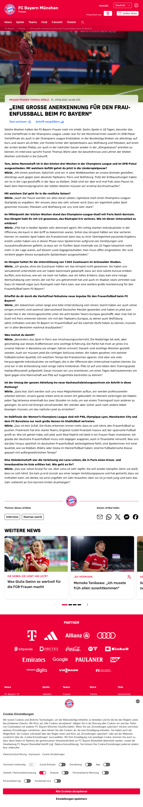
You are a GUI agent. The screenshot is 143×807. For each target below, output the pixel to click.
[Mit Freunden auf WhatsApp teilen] (109, 517)
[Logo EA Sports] (93, 649)
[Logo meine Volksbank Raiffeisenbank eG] (103, 670)
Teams (32, 22)
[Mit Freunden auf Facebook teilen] (136, 517)
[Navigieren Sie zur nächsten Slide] (87, 604)
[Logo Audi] (106, 635)
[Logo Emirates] (33, 659)
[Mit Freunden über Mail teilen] (100, 517)
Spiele (20, 22)
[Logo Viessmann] (68, 670)
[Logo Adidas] (51, 635)
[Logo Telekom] (31, 635)
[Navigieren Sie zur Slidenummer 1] (64, 604)
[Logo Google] (60, 659)
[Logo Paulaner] (89, 660)
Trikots (93, 694)
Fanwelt (57, 22)
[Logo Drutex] (49, 649)
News (8, 22)
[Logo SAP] (115, 659)
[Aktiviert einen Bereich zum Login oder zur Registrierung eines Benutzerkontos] (136, 5)
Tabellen (47, 694)
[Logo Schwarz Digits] (36, 670)
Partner (71, 622)
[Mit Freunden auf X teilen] (118, 517)
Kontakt (103, 5)
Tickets (71, 22)
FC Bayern (10, 28)
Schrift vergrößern (48, 121)
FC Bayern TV (11, 694)
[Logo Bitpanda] (23, 649)
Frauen (22, 28)
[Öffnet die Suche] (82, 22)
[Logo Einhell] (116, 649)
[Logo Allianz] (77, 635)
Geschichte (124, 694)
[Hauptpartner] (108, 13)
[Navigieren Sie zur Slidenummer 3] (75, 604)
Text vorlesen (18, 121)
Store (93, 687)
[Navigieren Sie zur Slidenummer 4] (79, 604)
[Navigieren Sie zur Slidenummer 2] (70, 604)
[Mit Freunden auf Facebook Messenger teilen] (127, 517)
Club (44, 22)
